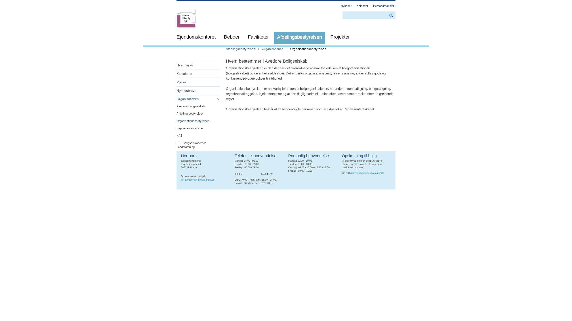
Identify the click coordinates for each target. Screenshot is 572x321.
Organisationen (188, 99)
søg (391, 15)
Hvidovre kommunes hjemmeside (366, 173)
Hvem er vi (185, 65)
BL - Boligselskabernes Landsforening (191, 145)
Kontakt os (184, 74)
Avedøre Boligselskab (191, 106)
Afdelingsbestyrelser (190, 113)
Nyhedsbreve (186, 91)
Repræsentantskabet (190, 128)
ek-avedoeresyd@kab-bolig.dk (197, 179)
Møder (181, 82)
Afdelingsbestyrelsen (240, 49)
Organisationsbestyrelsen (193, 121)
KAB (180, 135)
